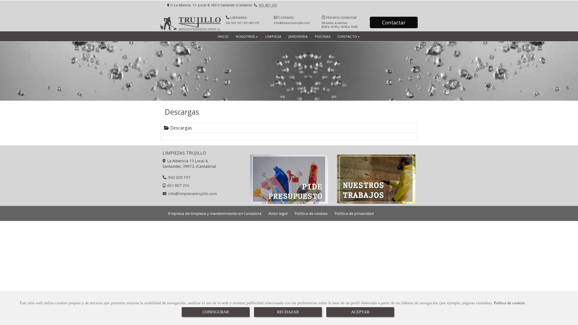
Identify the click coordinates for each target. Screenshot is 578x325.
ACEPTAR (360, 312)
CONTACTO (348, 36)
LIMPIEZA (273, 36)
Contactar (394, 22)
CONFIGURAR (216, 312)
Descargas (180, 128)
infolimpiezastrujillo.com (292, 23)
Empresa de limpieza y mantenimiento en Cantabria (214, 213)
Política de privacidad (354, 213)
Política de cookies (509, 303)
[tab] (289, 128)
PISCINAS (323, 36)
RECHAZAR (288, 312)
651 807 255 (268, 5)
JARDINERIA (298, 36)
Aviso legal (278, 213)
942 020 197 (233, 23)
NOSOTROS (246, 36)
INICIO (223, 36)
